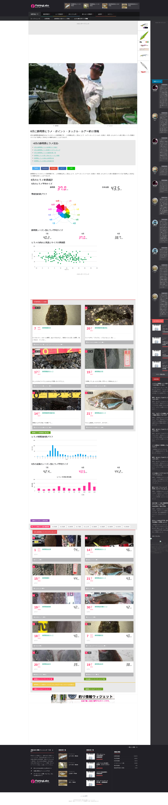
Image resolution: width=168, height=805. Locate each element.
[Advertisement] (83, 28)
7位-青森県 (102, 526)
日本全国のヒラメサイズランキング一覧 (95, 679)
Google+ (53, 168)
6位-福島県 (94, 526)
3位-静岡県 (70, 526)
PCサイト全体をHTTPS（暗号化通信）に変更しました (160, 521)
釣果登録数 (117, 756)
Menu (33, 14)
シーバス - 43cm (73, 764)
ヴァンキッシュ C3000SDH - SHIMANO (101, 755)
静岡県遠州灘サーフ (101, 607)
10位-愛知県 (126, 526)
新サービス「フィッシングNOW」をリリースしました (159, 488)
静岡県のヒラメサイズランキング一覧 (43, 679)
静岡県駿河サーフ (47, 371)
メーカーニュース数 (119, 763)
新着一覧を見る (156, 536)
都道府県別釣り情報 (119, 768)
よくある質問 (84, 796)
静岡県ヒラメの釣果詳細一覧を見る (40, 432)
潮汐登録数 (117, 765)
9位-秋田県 (118, 526)
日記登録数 (117, 758)
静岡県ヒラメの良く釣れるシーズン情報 (46, 155)
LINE (71, 168)
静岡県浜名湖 (46, 549)
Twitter (36, 168)
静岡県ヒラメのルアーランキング (93, 689)
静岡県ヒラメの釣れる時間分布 (44, 158)
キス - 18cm (72, 782)
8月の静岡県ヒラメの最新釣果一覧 (45, 153)
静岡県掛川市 (99, 371)
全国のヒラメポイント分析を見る (40, 520)
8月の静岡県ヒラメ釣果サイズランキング (47, 150)
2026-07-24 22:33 (165, 338)
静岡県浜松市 (46, 664)
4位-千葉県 (78, 526)
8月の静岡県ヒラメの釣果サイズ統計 (45, 147)
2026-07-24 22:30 (165, 351)
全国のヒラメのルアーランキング (42, 689)
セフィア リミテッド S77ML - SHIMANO (102, 781)
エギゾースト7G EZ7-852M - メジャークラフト (103, 764)
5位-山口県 (86, 526)
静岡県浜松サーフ (100, 413)
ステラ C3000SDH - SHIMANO (102, 772)
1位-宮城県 (54, 526)
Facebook (45, 168)
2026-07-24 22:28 (165, 362)
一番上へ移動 (131, 747)
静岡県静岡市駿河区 (101, 328)
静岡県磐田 (45, 578)
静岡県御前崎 (46, 607)
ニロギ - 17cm (73, 773)
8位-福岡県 (110, 526)
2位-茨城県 (62, 526)
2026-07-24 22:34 (165, 325)
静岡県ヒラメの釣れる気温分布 (44, 161)
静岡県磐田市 (46, 328)
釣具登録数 (117, 760)
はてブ (62, 168)
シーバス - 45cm (73, 756)
